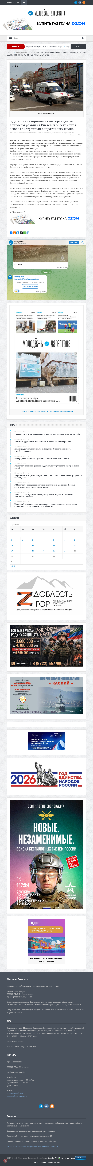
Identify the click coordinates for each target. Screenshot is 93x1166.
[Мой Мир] (17, 232)
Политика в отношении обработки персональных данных (32, 1146)
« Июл (12, 566)
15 (64, 545)
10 (12, 545)
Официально (69, 133)
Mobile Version (54, 1162)
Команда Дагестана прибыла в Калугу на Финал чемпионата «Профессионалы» (42, 450)
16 (75, 545)
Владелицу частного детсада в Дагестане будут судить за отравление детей (46, 467)
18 (22, 551)
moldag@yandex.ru (15, 1093)
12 (33, 545)
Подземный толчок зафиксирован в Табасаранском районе (42, 47)
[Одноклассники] (14, 232)
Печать (72, 135)
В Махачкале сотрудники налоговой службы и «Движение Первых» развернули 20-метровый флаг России (45, 486)
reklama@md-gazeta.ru (17, 1096)
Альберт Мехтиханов (28, 133)
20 (43, 551)
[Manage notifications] (5, 1161)
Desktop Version (40, 1162)
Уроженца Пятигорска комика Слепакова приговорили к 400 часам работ (47, 434)
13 (43, 545)
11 (22, 545)
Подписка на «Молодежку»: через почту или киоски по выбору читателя (46, 411)
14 (54, 545)
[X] (21, 232)
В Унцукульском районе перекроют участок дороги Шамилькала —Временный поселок (45, 495)
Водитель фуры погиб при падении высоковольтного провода (42, 441)
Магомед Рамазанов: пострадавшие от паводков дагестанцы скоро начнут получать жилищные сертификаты (45, 505)
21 (54, 551)
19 (33, 551)
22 (64, 551)
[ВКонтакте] (11, 232)
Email (81, 135)
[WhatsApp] (24, 232)
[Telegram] (28, 232)
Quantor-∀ (52, 1158)
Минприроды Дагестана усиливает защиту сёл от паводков (41, 458)
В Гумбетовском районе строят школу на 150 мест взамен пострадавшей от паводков (48, 476)
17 (12, 551)
